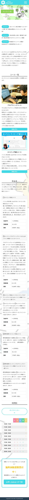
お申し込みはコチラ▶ (14, 482)
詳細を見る (14, 129)
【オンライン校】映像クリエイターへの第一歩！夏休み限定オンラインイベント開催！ (14, 29)
